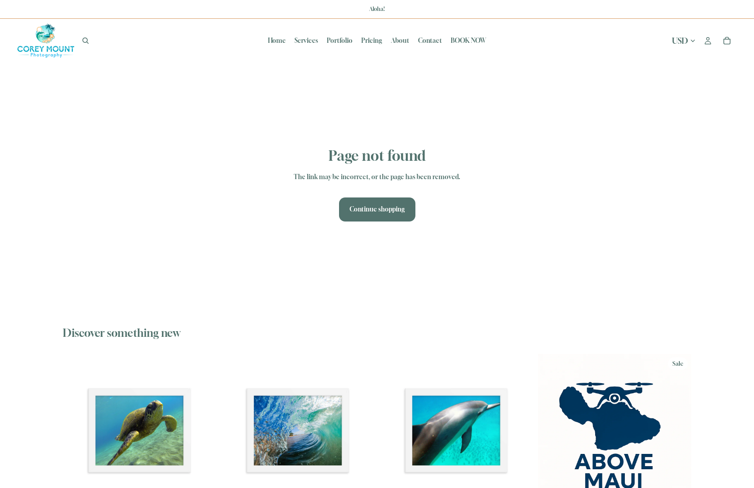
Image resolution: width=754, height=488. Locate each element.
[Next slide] (203, 430)
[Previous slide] (76, 430)
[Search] (85, 40)
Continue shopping (377, 209)
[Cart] (727, 40)
